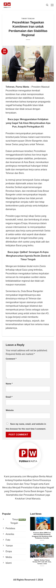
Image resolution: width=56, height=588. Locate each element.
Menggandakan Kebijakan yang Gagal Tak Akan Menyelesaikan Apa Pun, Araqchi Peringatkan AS (28, 123)
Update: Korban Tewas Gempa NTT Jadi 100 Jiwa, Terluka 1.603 (42, 561)
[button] (52, 4)
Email (9, 397)
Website (10, 410)
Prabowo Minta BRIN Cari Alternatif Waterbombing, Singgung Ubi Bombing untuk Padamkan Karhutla (42, 535)
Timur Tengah (28, 18)
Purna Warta (22, 87)
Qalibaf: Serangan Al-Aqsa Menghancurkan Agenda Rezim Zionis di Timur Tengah (28, 256)
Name (9, 383)
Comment (11, 359)
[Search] (47, 5)
